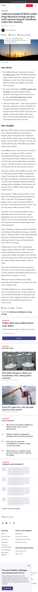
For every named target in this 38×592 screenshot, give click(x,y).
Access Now (7, 588)
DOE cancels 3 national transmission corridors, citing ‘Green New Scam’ (18, 443)
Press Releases (6, 550)
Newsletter (4, 542)
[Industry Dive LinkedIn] (3, 523)
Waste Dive (19, 554)
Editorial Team (5, 536)
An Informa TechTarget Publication (19, 1)
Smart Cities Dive (20, 551)
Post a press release (14, 508)
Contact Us (4, 539)
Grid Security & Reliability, (18, 312)
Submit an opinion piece (22, 539)
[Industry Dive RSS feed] (14, 523)
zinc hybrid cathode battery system (21, 97)
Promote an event (21, 542)
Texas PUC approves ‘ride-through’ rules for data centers (18, 408)
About (3, 534)
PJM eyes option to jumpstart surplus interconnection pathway (19, 435)
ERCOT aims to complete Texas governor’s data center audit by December (18, 453)
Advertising (18, 534)
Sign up (29, 5)
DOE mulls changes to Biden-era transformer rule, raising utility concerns (17, 375)
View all (4, 508)
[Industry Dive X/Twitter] (10, 523)
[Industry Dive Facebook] (6, 523)
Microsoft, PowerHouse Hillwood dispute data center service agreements (19, 427)
